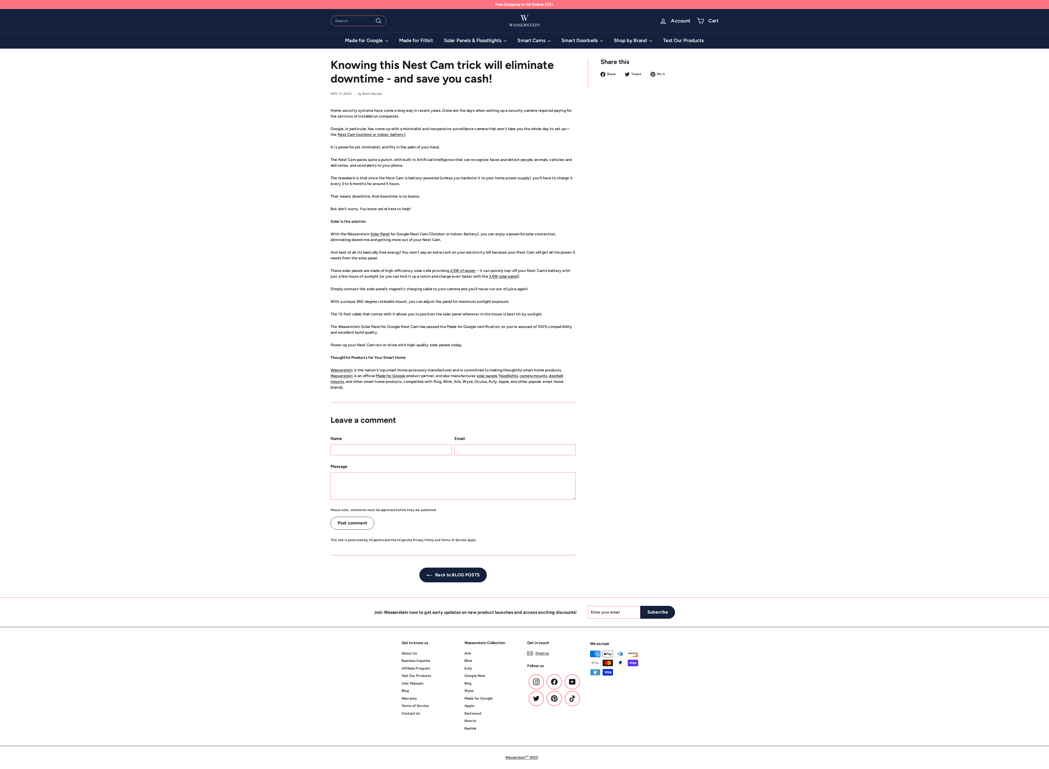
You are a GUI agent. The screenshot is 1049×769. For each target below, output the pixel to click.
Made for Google (364, 40)
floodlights (508, 376)
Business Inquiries (416, 661)
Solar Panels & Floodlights (473, 40)
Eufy (468, 668)
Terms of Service (454, 540)
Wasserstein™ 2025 (521, 757)
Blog (405, 691)
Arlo (468, 653)
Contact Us (411, 713)
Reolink (470, 728)
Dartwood (472, 713)
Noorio (470, 721)
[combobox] (358, 21)
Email (460, 438)
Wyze (469, 691)
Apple (469, 706)
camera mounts (533, 376)
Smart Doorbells (580, 40)
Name (336, 438)
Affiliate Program (416, 668)
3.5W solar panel (503, 276)
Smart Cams (531, 40)
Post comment (352, 523)
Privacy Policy (423, 540)
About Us (409, 653)
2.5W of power (463, 270)
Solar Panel (380, 234)
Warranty (409, 698)
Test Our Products (683, 40)
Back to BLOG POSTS (457, 574)
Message (339, 466)
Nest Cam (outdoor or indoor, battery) (371, 134)
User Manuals (412, 683)
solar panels (487, 376)
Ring (468, 683)
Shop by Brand (631, 40)
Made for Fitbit (416, 40)
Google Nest (474, 676)
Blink (468, 661)
